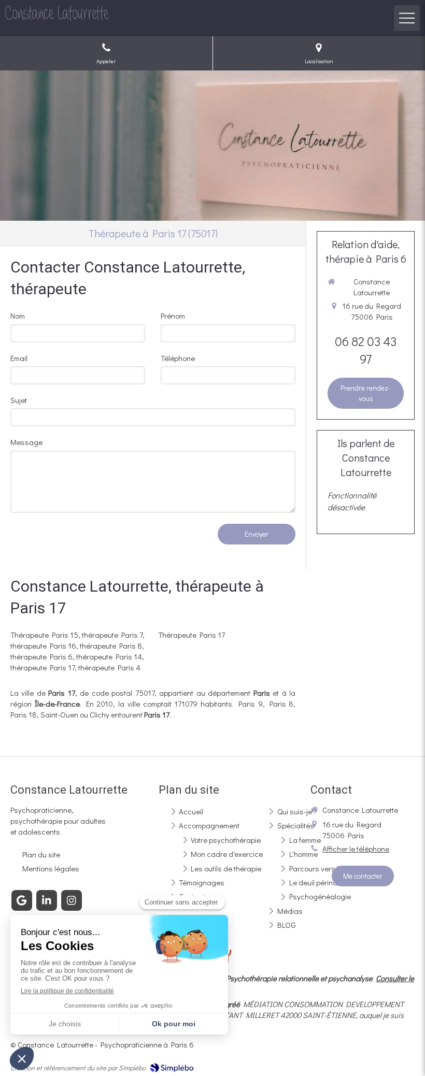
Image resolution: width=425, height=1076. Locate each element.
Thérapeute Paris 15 (44, 634)
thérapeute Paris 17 (42, 667)
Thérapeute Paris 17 (191, 634)
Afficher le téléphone (355, 848)
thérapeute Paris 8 (111, 645)
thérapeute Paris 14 (109, 656)
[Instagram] (71, 900)
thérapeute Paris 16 (43, 645)
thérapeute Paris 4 (109, 667)
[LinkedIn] (46, 900)
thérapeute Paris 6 (41, 656)
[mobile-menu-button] (407, 18)
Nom (17, 315)
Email (18, 358)
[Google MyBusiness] (21, 900)
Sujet (18, 400)
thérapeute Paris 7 (112, 634)
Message (26, 442)
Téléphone (178, 358)
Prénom (173, 315)
